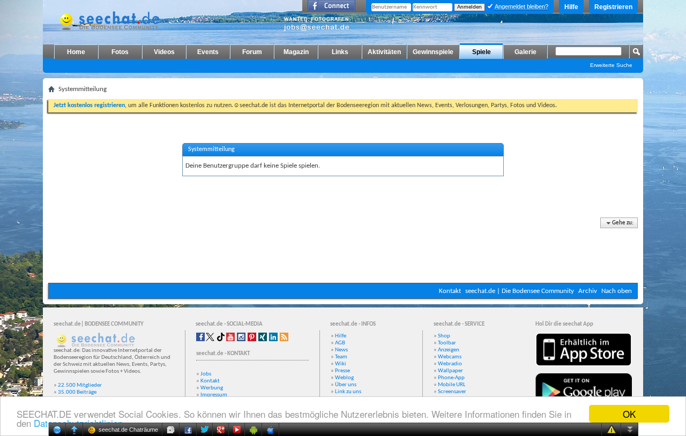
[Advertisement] (343, 251)
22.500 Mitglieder (80, 385)
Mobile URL (452, 385)
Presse (342, 371)
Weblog (344, 378)
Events (208, 52)
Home (76, 52)
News (341, 350)
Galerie (525, 52)
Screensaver (452, 392)
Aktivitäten (384, 52)
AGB (340, 343)
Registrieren (613, 7)
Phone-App (451, 378)
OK (629, 413)
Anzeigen (448, 350)
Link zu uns (348, 392)
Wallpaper (450, 371)
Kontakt (450, 291)
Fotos (120, 52)
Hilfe (571, 7)
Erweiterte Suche (611, 65)
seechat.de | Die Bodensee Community (519, 291)
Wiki (340, 364)
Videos (164, 52)
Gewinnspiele (433, 52)
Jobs (205, 374)
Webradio (450, 364)
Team (341, 357)
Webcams (449, 357)
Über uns (345, 385)
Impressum (213, 395)
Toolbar (447, 343)
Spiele (481, 52)
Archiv (587, 291)
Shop (444, 336)
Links (340, 52)
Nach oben (616, 291)
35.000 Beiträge (77, 392)
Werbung (211, 388)
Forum (252, 52)
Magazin (296, 52)
